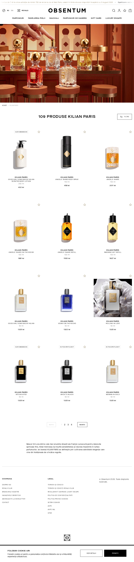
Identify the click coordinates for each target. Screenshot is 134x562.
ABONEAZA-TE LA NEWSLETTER (13, 499)
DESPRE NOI (6, 485)
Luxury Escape (114, 18)
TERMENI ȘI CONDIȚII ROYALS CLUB (61, 488)
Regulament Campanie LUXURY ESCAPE (63, 492)
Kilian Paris (14, 105)
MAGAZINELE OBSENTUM (11, 495)
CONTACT (5, 502)
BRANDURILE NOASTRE (10, 492)
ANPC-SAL (51, 509)
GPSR (50, 513)
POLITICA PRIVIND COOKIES (58, 499)
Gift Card (96, 18)
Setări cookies (54, 502)
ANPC (50, 506)
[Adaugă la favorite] (39, 132)
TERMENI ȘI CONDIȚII (55, 485)
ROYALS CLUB (7, 488)
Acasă (4, 105)
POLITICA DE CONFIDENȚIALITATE (60, 495)
